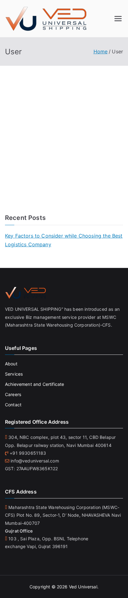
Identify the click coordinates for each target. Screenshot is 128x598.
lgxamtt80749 (92, 106)
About (11, 363)
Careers (13, 394)
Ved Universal (83, 586)
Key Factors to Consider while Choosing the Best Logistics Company (64, 240)
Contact (13, 404)
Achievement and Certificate (34, 384)
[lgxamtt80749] (43, 81)
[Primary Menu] (118, 18)
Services (14, 374)
